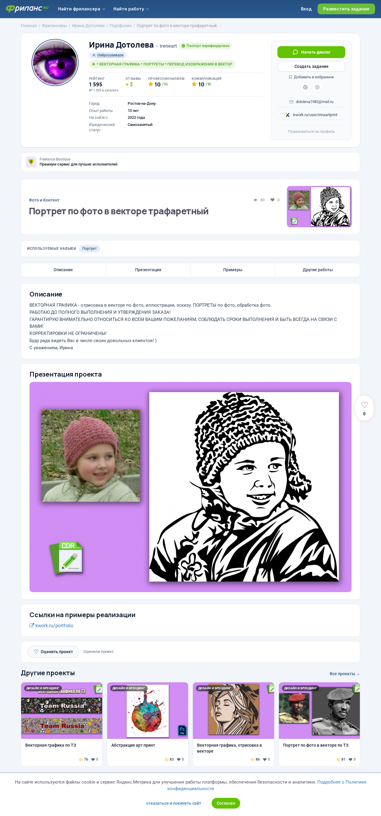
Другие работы (318, 269)
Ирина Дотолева (121, 44)
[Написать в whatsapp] (317, 87)
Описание (63, 269)
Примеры (232, 269)
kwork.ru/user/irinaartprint (314, 115)
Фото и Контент (44, 200)
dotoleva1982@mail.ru (314, 101)
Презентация (148, 269)
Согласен (226, 803)
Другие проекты (48, 672)
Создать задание (311, 66)
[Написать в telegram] (305, 87)
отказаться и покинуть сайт (173, 803)
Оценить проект (53, 651)
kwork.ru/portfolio (53, 625)
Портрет (89, 248)
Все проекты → (345, 673)
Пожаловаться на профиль (311, 132)
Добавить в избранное (313, 77)
